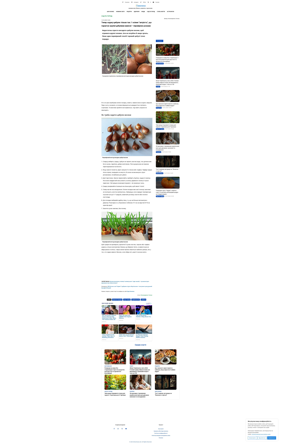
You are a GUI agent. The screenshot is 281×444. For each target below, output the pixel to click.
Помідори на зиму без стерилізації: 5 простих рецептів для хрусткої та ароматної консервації (167, 59)
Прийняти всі (271, 438)
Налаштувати (252, 438)
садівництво (135, 299)
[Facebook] (123, 2)
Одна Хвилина (130, 291)
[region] (262, 430)
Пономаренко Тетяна (173, 18)
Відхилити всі (262, 438)
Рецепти (158, 108)
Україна (158, 152)
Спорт (158, 86)
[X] (148, 2)
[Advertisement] (126, 89)
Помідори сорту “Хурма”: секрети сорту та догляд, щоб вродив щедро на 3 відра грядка (167, 192)
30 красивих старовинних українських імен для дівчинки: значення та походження (167, 148)
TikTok (144, 2)
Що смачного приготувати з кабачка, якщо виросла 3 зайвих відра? (165, 369)
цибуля (143, 299)
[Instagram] (132, 2)
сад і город (127, 299)
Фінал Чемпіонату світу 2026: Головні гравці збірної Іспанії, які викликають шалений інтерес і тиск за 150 (167, 82)
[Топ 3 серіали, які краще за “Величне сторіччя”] (168, 161)
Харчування (159, 63)
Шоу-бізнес (159, 173)
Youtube (157, 2)
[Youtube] (153, 2)
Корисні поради (117, 299)
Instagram (136, 2)
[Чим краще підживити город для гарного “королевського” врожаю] (168, 117)
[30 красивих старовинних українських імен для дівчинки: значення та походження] (168, 138)
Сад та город (106, 16)
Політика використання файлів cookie (261, 434)
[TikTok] (141, 2)
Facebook (127, 2)
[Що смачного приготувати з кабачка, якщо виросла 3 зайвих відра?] (168, 96)
